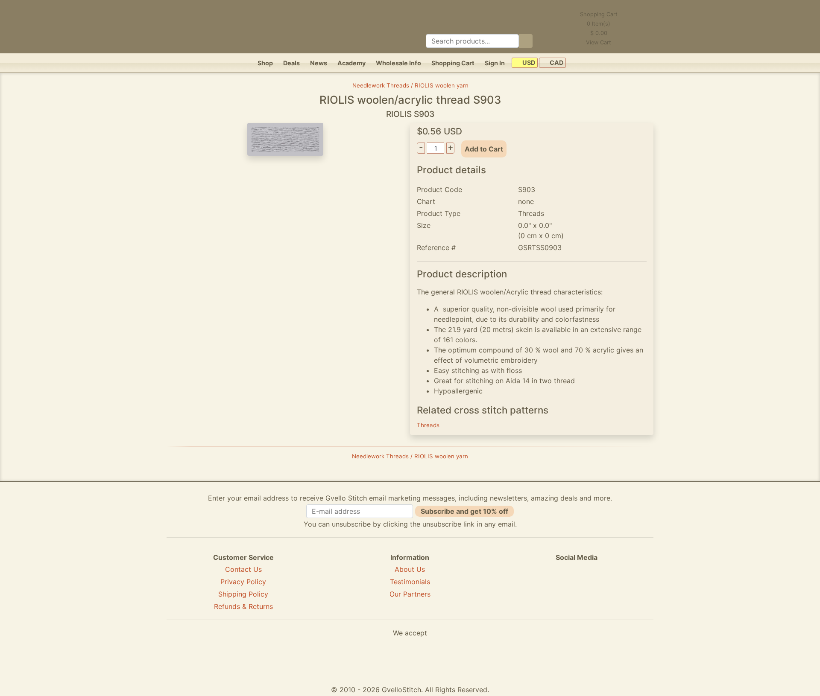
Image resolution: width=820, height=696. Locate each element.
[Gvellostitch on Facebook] (547, 588)
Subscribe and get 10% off (464, 511)
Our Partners (410, 594)
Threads (428, 425)
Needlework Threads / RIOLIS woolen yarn (410, 85)
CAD (555, 63)
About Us (410, 569)
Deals (291, 63)
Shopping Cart (452, 63)
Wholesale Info (398, 63)
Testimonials (410, 581)
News (318, 63)
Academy (351, 63)
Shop (265, 63)
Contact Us (243, 569)
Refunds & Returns (243, 606)
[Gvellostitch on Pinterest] (576, 588)
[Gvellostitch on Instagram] (606, 588)
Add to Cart (484, 149)
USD (528, 63)
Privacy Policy (243, 581)
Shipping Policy (243, 594)
